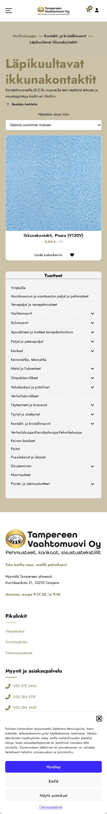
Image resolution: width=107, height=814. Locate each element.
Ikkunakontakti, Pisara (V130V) (53, 235)
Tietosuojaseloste (50, 807)
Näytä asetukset (54, 795)
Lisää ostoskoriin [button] (48, 254)
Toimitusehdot (16, 641)
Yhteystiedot (14, 631)
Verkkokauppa (24, 35)
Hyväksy (53, 767)
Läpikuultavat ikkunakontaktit (53, 42)
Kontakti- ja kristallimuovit (65, 35)
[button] (99, 718)
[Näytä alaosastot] (92, 313)
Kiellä (54, 781)
